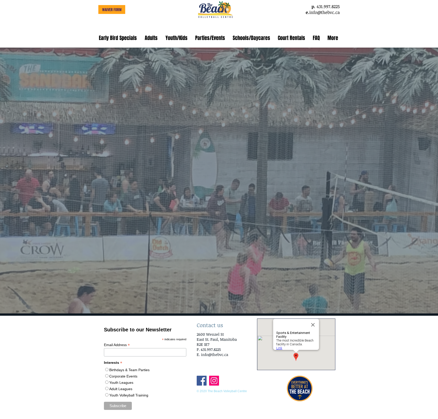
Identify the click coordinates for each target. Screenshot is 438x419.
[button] (151, 38)
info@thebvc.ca (324, 12)
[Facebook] (202, 381)
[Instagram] (214, 381)
